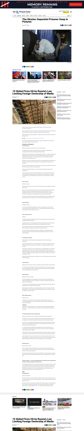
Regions (23, 15)
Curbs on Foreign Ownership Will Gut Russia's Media (34, 138)
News (15, 15)
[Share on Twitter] (62, 25)
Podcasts (40, 15)
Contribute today (66, 12)
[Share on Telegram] (64, 25)
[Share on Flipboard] (69, 25)
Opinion (31, 15)
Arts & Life (35, 15)
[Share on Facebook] (61, 25)
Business (27, 15)
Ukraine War (19, 15)
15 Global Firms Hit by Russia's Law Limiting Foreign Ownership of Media (33, 92)
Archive (44, 15)
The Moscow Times (16, 96)
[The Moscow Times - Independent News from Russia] (21, 12)
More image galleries (16, 69)
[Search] (71, 15)
